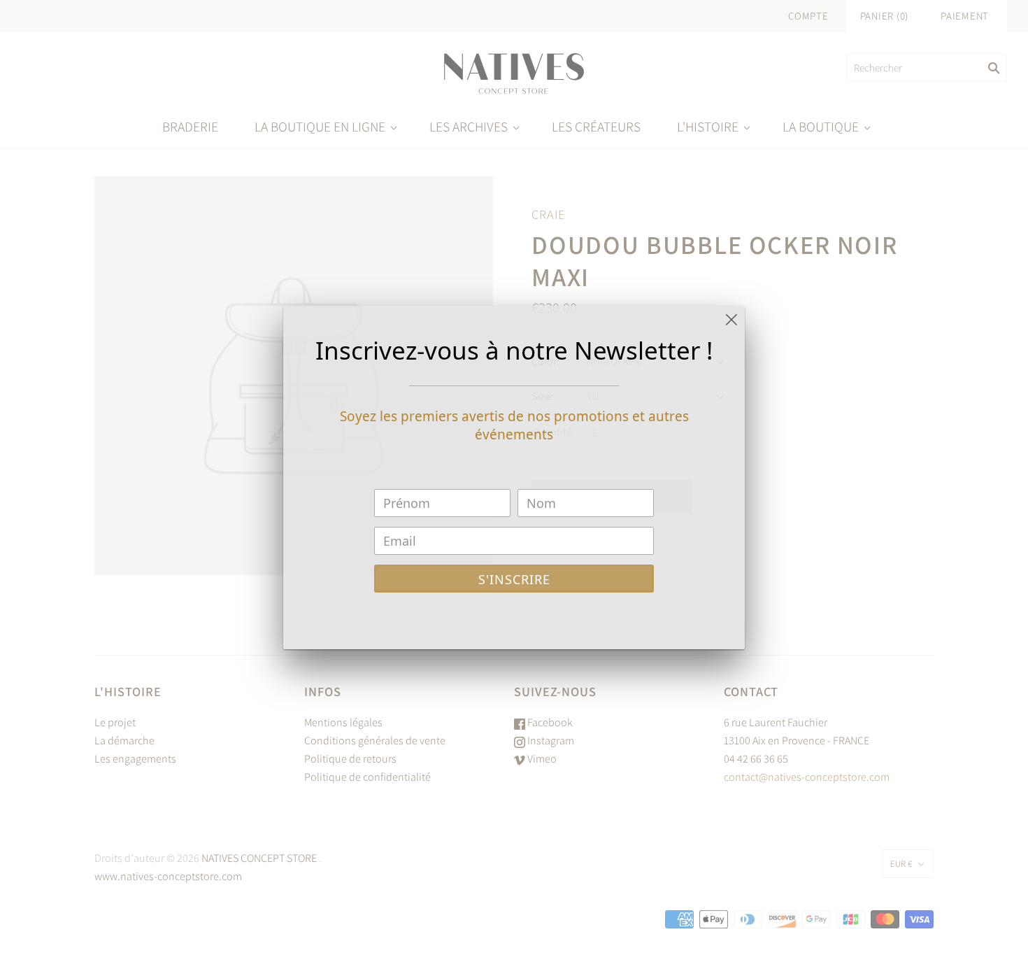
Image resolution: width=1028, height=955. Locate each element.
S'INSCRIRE (514, 579)
